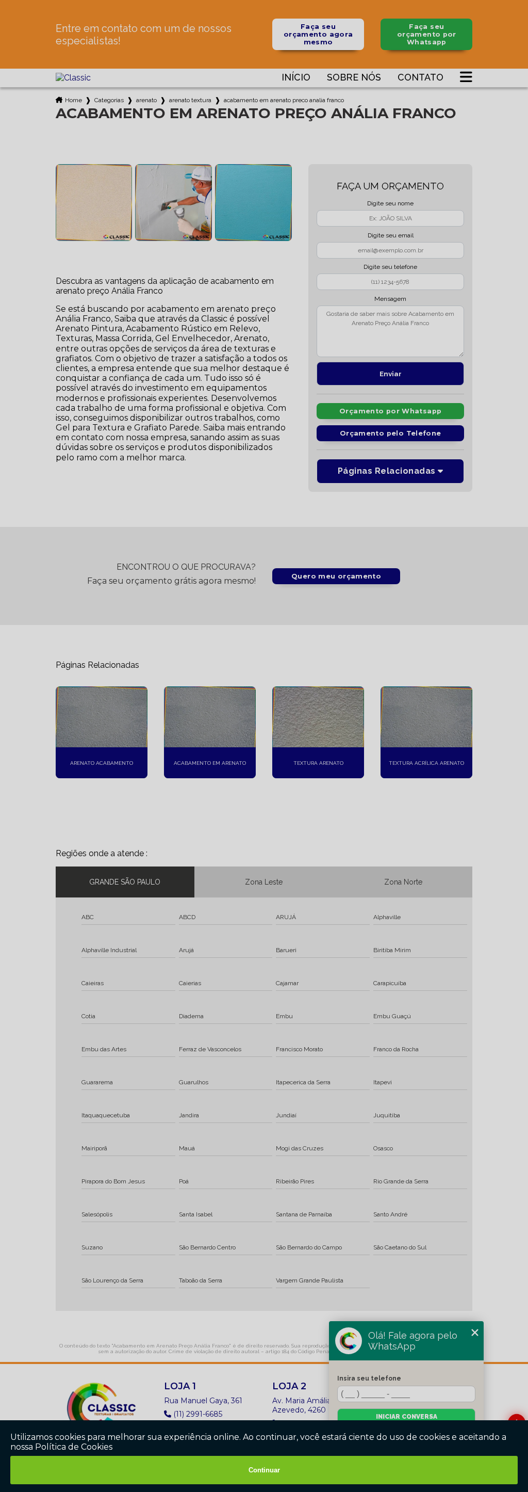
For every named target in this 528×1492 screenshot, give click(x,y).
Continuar (264, 1470)
